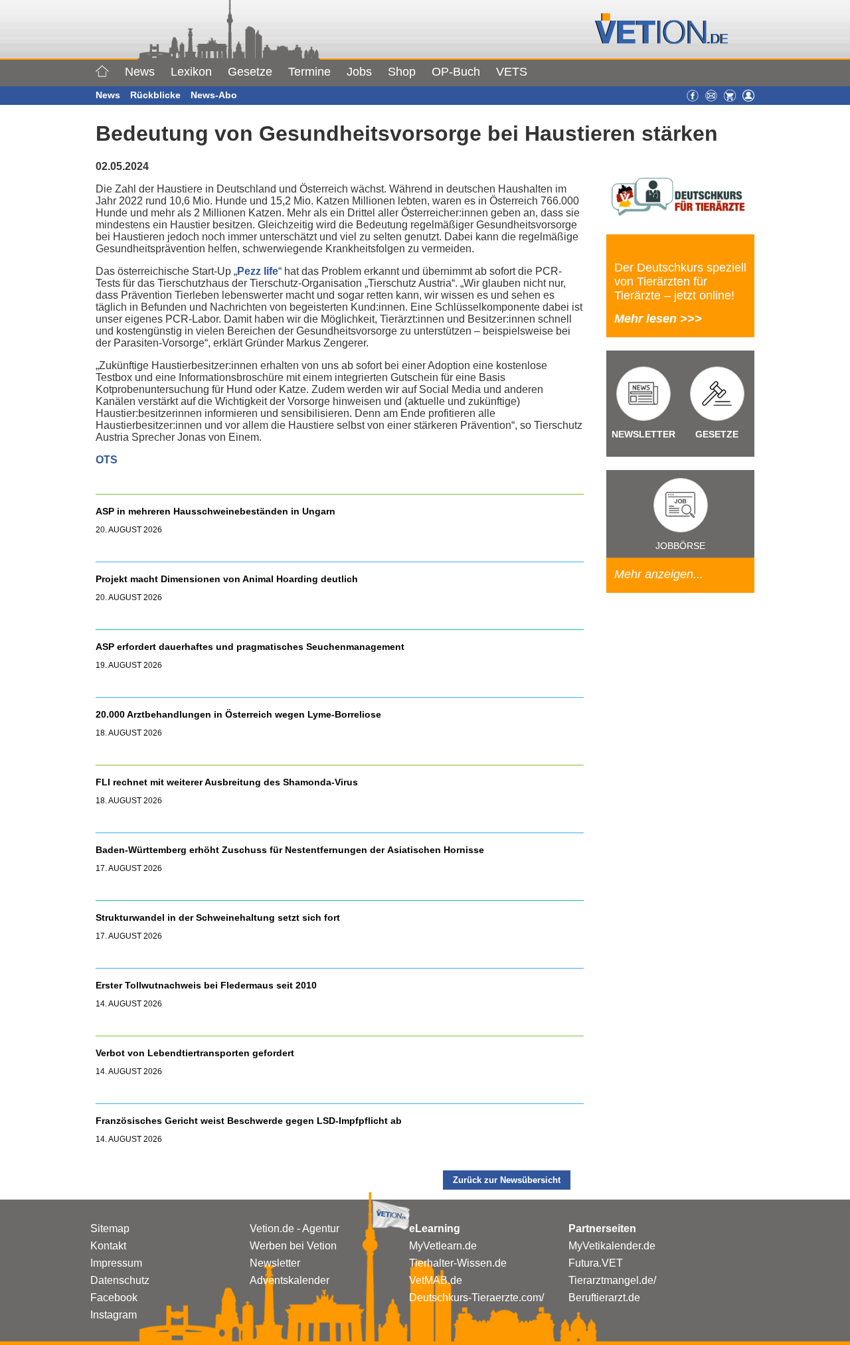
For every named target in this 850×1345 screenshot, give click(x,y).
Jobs (359, 71)
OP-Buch (456, 71)
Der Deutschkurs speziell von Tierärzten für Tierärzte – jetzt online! (680, 281)
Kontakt (108, 1245)
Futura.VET (595, 1263)
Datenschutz (119, 1280)
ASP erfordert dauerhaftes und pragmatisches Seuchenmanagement (251, 646)
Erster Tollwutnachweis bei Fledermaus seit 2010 (206, 985)
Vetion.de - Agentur (294, 1228)
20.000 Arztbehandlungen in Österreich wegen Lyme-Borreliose (240, 714)
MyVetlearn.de (443, 1245)
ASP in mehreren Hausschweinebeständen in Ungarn (215, 511)
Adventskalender (289, 1280)
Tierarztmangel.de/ (612, 1280)
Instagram (113, 1314)
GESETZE (716, 434)
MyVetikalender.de (611, 1245)
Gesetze (250, 71)
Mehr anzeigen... (658, 574)
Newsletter (275, 1263)
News (140, 71)
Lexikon (191, 71)
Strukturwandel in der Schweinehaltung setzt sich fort (218, 917)
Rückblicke (155, 95)
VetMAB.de (435, 1280)
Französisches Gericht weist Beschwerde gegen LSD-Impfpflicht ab (249, 1120)
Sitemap (109, 1228)
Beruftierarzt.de (604, 1297)
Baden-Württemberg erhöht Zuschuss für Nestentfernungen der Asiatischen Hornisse (290, 849)
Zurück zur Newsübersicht (506, 1180)
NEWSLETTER (643, 434)
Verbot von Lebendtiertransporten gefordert (195, 1053)
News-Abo (214, 95)
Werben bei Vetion (293, 1245)
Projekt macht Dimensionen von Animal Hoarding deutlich (227, 579)
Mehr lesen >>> (658, 318)
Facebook (113, 1297)
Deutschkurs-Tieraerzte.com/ (476, 1297)
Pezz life (257, 271)
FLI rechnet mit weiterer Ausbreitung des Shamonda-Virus (227, 782)
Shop (402, 71)
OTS (107, 459)
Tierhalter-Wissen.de (458, 1263)
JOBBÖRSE (680, 545)
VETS (511, 71)
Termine (309, 71)
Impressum (116, 1263)
